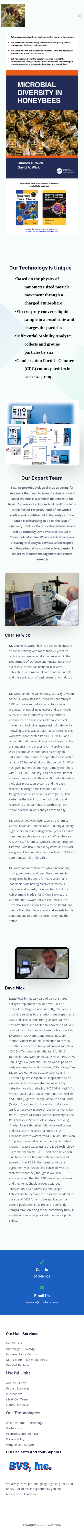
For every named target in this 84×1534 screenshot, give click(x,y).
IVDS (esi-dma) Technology (24, 1423)
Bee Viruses (14, 1343)
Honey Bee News (17, 1405)
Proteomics (14, 1428)
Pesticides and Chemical (22, 1434)
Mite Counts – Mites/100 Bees (26, 1360)
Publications (14, 1394)
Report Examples (18, 1388)
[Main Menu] (79, 15)
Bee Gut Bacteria (17, 1365)
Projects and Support (20, 1445)
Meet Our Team (17, 1399)
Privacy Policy (15, 1439)
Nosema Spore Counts (21, 1354)
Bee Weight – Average (21, 1349)
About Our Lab (16, 1383)
